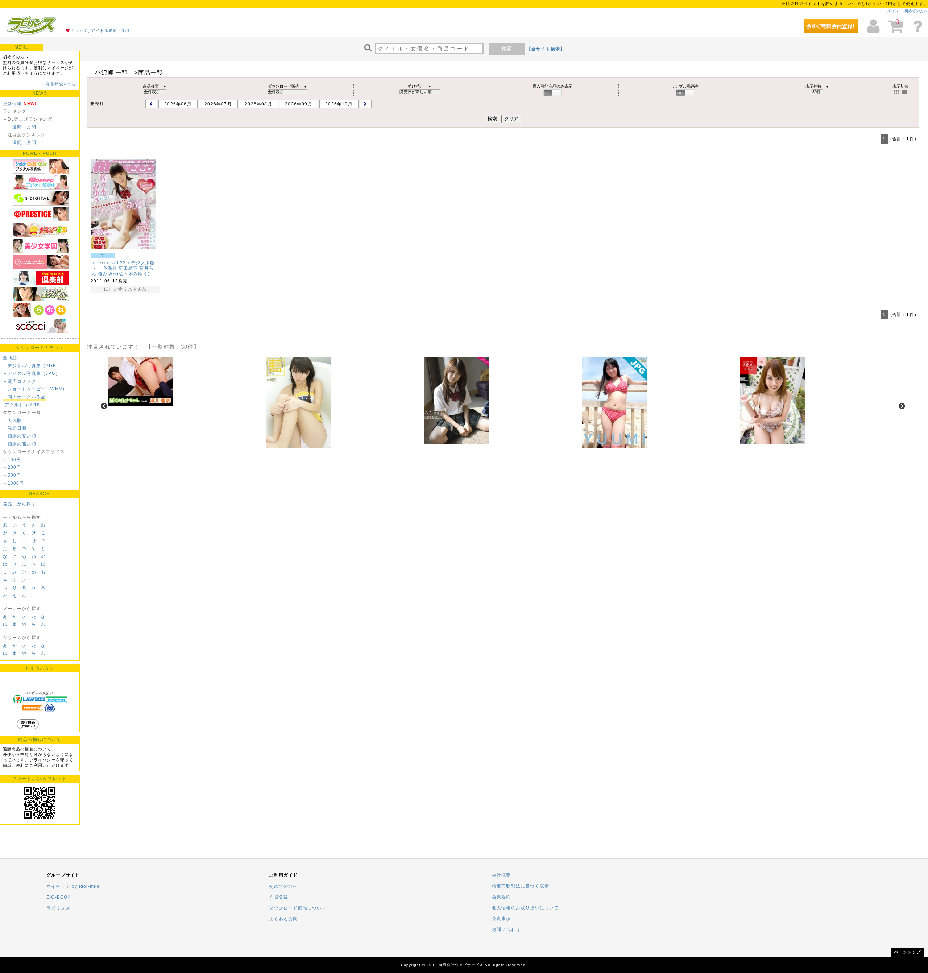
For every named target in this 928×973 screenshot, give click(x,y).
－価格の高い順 (19, 444)
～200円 (12, 467)
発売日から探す (19, 503)
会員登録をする (61, 84)
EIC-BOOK (58, 897)
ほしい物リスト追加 (125, 289)
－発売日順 (15, 428)
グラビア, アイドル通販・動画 (100, 30)
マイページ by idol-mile (73, 886)
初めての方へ (916, 11)
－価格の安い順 (19, 436)
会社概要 (501, 875)
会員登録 (278, 897)
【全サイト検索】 (546, 48)
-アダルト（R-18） (24, 404)
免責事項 (501, 918)
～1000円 (13, 483)
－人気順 (12, 420)
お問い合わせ (506, 929)
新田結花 (128, 268)
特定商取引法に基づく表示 (520, 886)
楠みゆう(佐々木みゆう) (123, 273)
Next (902, 406)
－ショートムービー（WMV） (35, 389)
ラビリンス (58, 908)
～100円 (12, 459)
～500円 (12, 475)
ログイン (891, 11)
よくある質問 (283, 919)
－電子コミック (19, 381)
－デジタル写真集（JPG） (32, 373)
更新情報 (12, 103)
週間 (17, 126)
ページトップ (907, 952)
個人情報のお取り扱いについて (525, 907)
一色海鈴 (107, 268)
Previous (104, 406)
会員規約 (501, 896)
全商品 (10, 357)
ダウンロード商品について (297, 908)
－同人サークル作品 (24, 396)
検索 (507, 48)
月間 (31, 126)
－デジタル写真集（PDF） (32, 365)
